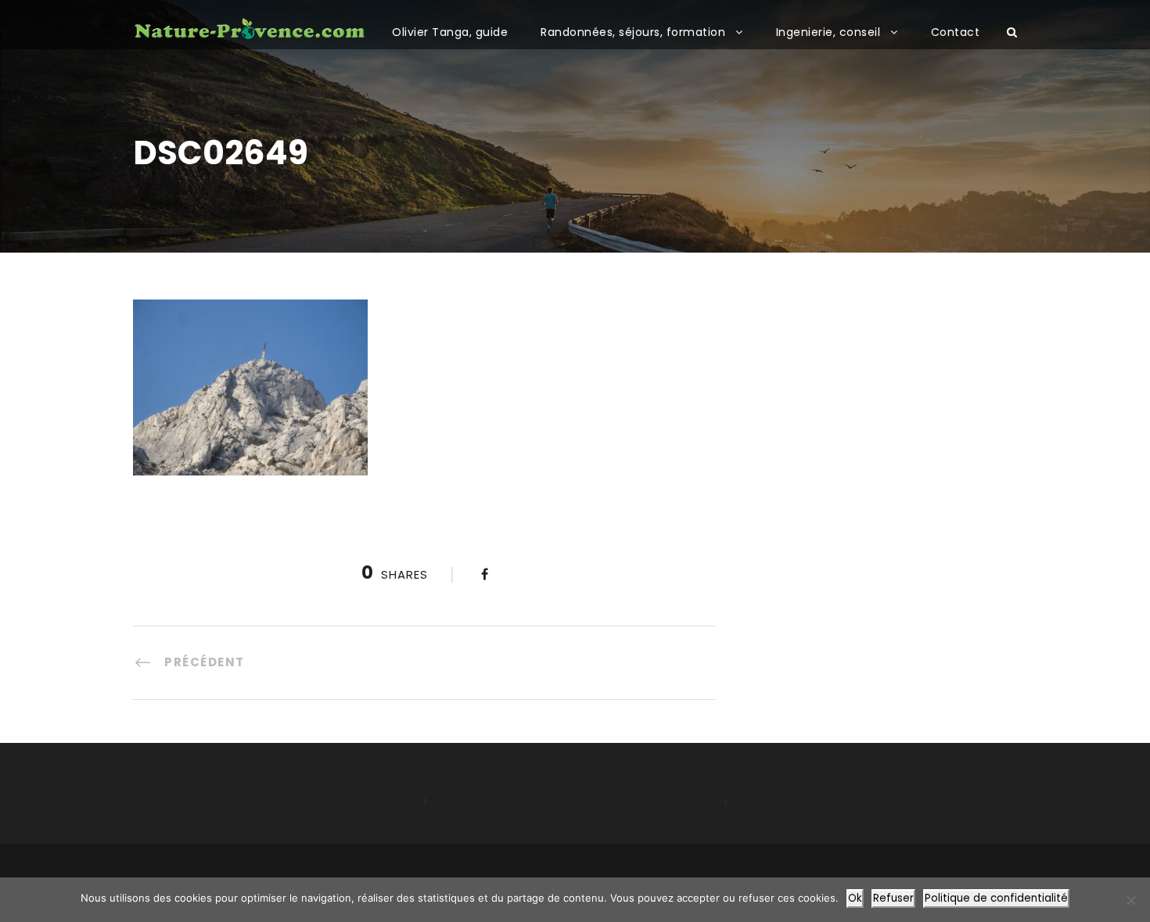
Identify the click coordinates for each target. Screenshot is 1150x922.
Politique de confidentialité (996, 898)
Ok (855, 898)
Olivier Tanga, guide (450, 32)
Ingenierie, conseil (828, 32)
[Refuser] (1130, 900)
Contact (955, 32)
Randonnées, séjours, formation (633, 32)
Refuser (893, 898)
